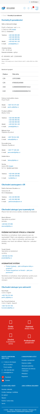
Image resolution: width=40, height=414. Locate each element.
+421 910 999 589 (14, 199)
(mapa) (14, 29)
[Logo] (8, 8)
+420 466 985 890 (14, 35)
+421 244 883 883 (14, 197)
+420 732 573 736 (7, 306)
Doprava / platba (26, 363)
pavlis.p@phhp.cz (13, 107)
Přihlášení (25, 373)
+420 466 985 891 (14, 37)
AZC (31, 411)
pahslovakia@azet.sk (15, 201)
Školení (4, 398)
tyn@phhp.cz (13, 178)
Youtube (7, 380)
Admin (12, 410)
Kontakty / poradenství (28, 360)
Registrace (25, 376)
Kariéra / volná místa (7, 401)
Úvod (4, 15)
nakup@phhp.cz (13, 139)
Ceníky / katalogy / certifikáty (10, 392)
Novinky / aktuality (7, 389)
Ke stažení (5, 395)
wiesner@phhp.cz (7, 226)
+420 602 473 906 (7, 224)
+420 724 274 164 (13, 105)
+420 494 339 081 (14, 176)
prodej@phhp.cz (14, 44)
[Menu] (24, 8)
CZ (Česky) (34, 2)
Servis (3, 403)
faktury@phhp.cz (13, 160)
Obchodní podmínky (27, 366)
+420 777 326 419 (13, 150)
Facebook (8, 377)
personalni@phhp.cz (14, 152)
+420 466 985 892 (14, 39)
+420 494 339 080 (14, 173)
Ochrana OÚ (32, 410)
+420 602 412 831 (7, 256)
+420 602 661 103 (14, 41)
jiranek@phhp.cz (7, 258)
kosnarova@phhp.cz (8, 308)
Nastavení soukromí (21, 410)
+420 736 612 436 (13, 137)
